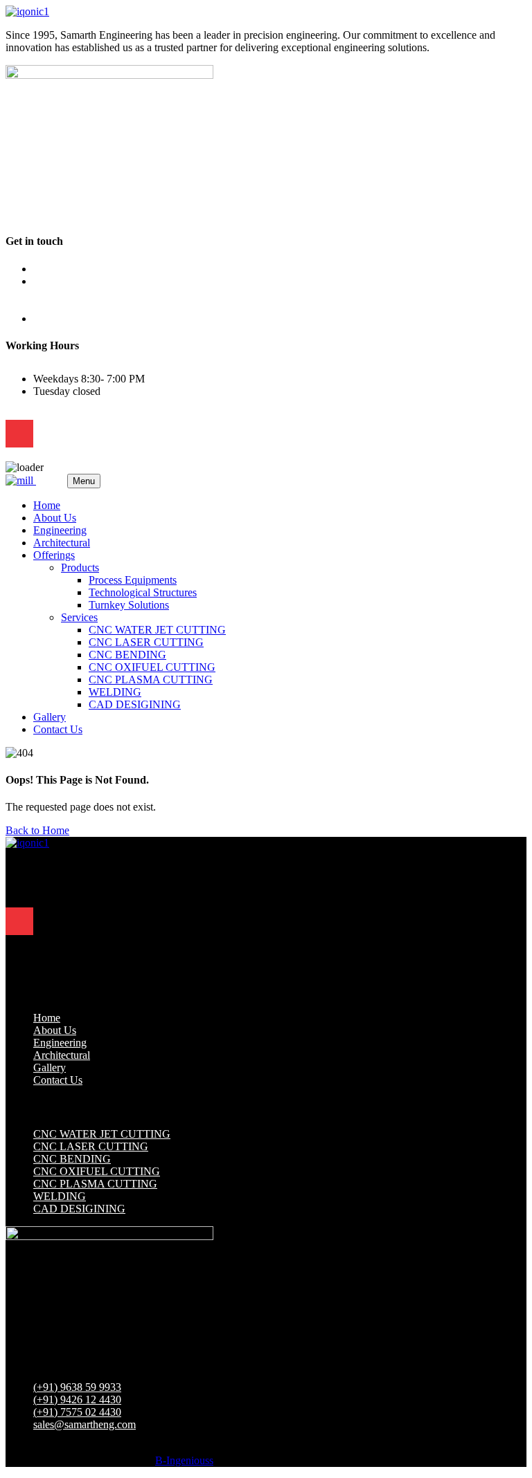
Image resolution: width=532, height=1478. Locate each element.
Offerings (54, 555)
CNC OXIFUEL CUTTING (152, 667)
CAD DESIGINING (135, 704)
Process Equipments (133, 580)
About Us (54, 518)
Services (79, 617)
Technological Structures (143, 592)
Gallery (49, 717)
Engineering (60, 530)
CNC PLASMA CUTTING (151, 679)
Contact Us (57, 729)
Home (46, 505)
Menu (84, 481)
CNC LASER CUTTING (146, 642)
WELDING (115, 692)
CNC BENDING (127, 655)
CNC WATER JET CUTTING (157, 630)
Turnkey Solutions (129, 605)
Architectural (61, 542)
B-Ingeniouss (184, 1460)
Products (80, 567)
